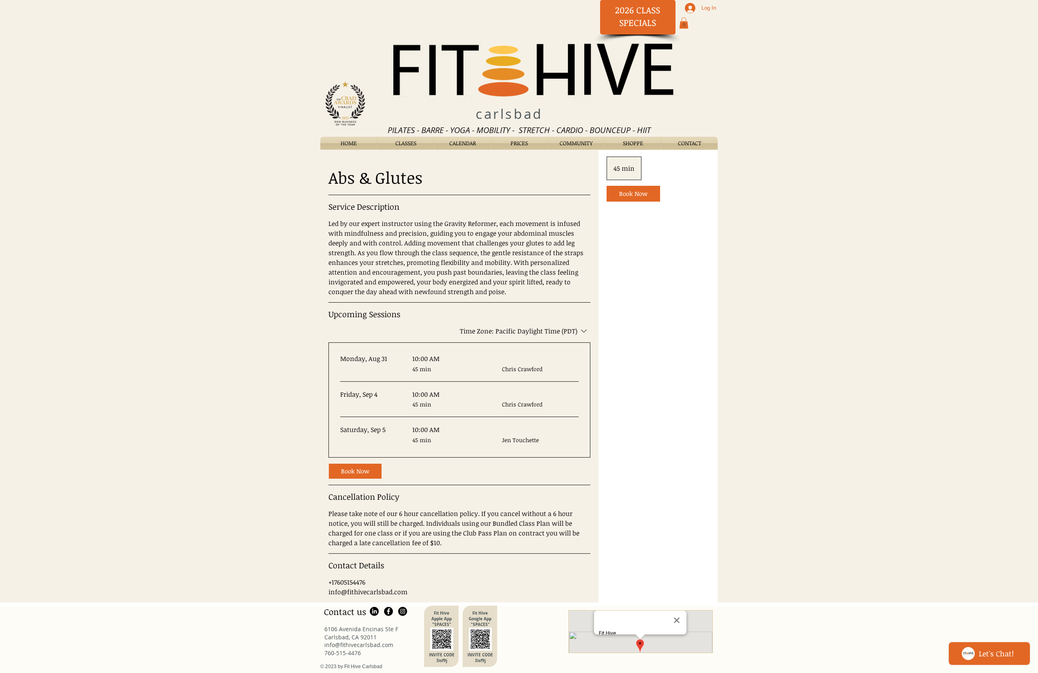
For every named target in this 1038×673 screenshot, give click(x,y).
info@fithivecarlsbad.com (358, 645)
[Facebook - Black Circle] (388, 611)
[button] (683, 22)
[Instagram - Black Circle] (402, 611)
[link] (355, 471)
